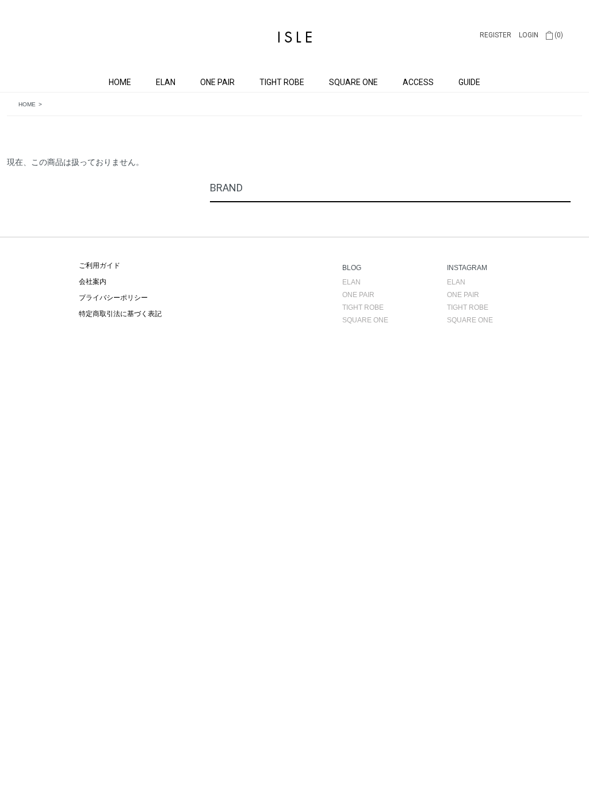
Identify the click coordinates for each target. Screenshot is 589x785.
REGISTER (495, 35)
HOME (120, 82)
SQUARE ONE (353, 82)
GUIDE (469, 82)
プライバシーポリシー (113, 298)
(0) (558, 35)
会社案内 (92, 282)
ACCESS (418, 82)
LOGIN (528, 35)
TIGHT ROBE (281, 82)
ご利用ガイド (99, 265)
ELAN (165, 82)
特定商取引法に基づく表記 (120, 314)
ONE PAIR (217, 82)
